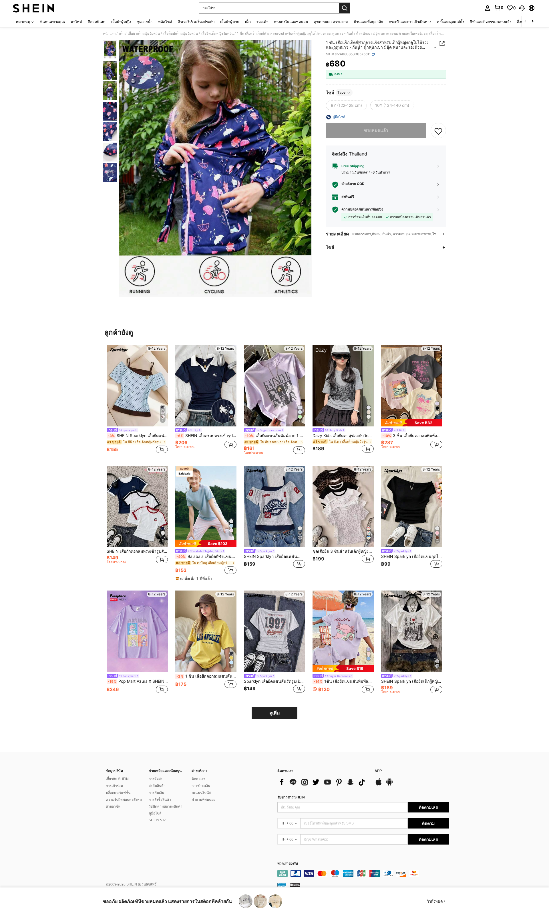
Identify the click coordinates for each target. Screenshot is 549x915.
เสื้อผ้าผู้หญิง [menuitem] (121, 21)
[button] (521, 8)
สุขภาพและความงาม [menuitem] (331, 21)
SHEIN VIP (157, 820)
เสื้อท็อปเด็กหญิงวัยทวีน (180, 34)
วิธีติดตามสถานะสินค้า (165, 806)
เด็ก (121, 34)
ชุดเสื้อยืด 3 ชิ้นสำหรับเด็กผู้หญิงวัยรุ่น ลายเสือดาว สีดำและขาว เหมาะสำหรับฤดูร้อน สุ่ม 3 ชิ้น (343, 551)
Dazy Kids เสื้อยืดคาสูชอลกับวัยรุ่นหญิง (343, 435)
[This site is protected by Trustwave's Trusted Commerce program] (281, 885)
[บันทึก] (438, 131)
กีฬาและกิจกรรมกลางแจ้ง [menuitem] (490, 21)
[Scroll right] (532, 21)
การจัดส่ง (155, 779)
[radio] (346, 106)
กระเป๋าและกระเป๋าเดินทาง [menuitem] (410, 21)
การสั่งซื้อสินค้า (160, 800)
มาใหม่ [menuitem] (76, 21)
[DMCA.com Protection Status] (295, 885)
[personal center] (487, 8)
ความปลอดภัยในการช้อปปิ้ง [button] (362, 210)
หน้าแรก (109, 34)
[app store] (379, 785)
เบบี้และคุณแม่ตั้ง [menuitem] (450, 21)
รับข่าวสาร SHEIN (291, 797)
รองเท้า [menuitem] (262, 21)
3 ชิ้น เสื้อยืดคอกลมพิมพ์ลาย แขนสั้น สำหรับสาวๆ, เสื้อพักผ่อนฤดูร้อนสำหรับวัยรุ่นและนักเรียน (412, 435)
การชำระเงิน (201, 786)
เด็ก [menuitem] (248, 21)
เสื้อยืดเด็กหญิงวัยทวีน (217, 34)
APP (378, 771)
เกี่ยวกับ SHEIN (117, 779)
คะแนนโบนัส (201, 793)
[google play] (389, 785)
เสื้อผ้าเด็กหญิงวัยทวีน (144, 34)
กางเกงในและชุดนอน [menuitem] (291, 21)
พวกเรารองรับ (287, 863)
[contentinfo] (363, 873)
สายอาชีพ (113, 806)
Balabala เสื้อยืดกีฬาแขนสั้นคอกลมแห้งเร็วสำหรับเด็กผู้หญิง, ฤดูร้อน (206, 556)
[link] (499, 7)
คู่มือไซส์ (155, 813)
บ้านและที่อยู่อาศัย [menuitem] (368, 21)
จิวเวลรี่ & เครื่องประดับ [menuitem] (196, 21)
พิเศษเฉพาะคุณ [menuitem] (52, 21)
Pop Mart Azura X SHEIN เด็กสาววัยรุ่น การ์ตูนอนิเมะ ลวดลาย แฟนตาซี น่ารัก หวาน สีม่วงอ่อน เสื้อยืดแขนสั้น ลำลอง (138, 681)
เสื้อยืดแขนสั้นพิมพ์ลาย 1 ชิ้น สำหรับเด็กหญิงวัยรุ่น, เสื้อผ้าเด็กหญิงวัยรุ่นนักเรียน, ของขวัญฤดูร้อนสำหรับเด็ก (275, 435)
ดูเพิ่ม (274, 713)
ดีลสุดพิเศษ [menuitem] (97, 21)
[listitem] (137, 400)
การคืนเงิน (156, 793)
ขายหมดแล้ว (376, 130)
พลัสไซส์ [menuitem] (165, 21)
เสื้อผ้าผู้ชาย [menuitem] (229, 21)
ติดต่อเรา (198, 779)
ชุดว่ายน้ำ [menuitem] (144, 21)
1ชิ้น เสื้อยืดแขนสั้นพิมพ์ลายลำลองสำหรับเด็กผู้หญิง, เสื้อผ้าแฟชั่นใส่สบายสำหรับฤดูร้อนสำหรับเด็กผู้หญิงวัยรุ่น (344, 681)
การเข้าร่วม (114, 786)
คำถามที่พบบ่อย (203, 800)
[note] (411, 422)
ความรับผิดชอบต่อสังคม (124, 800)
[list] (323, 782)
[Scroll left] (526, 21)
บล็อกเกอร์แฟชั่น (118, 793)
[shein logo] (33, 8)
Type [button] (341, 92)
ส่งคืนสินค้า (157, 786)
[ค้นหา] (344, 8)
